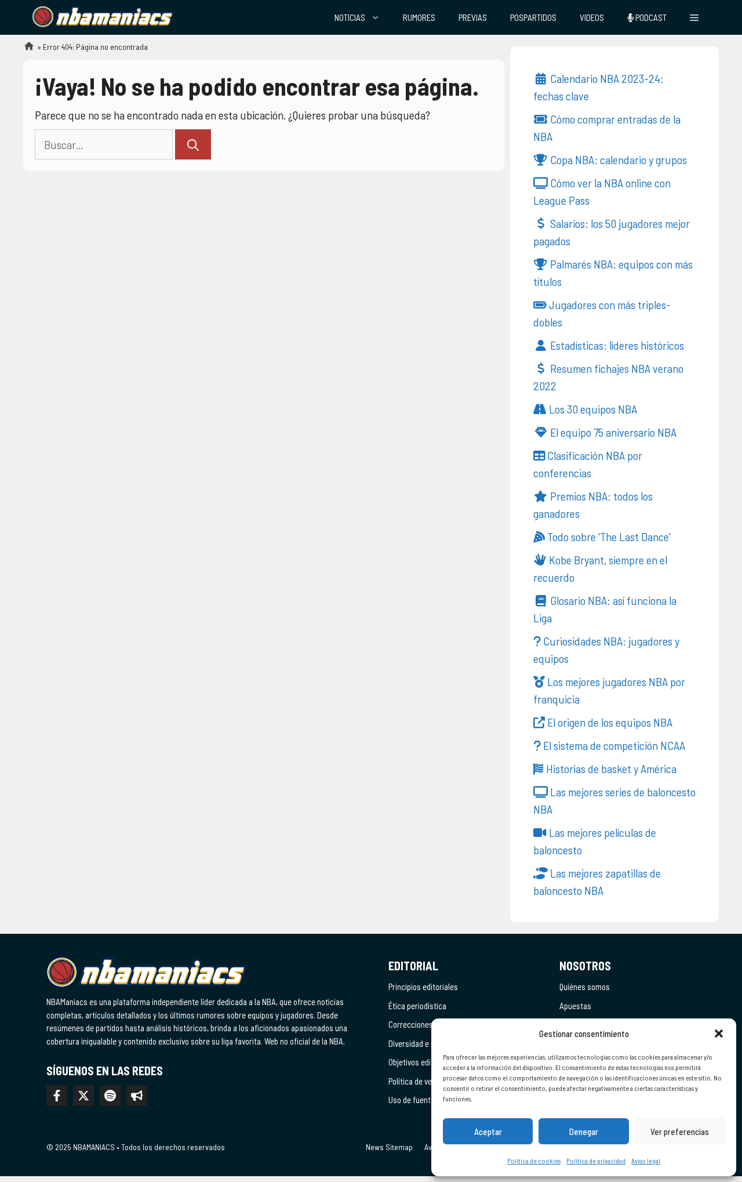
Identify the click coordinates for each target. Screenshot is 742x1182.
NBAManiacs (24, 49)
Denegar (583, 1131)
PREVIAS (473, 17)
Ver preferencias (679, 1131)
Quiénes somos (584, 986)
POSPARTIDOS (533, 17)
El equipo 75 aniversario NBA (612, 432)
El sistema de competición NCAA (613, 745)
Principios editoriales (423, 986)
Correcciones (410, 1024)
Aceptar (488, 1131)
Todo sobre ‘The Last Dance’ (608, 536)
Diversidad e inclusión (424, 1043)
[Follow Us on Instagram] (110, 1095)
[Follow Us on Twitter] (83, 1095)
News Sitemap (389, 1147)
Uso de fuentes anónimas (430, 1099)
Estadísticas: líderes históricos (616, 345)
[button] (719, 1033)
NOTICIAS (349, 17)
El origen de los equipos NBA (608, 722)
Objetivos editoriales (422, 1062)
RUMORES (419, 17)
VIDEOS (592, 17)
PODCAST (650, 17)
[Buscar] (193, 144)
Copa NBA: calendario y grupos (617, 159)
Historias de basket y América (610, 768)
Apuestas (575, 1005)
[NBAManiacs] (103, 17)
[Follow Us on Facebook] (56, 1095)
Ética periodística (417, 1005)
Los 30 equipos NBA (592, 409)
